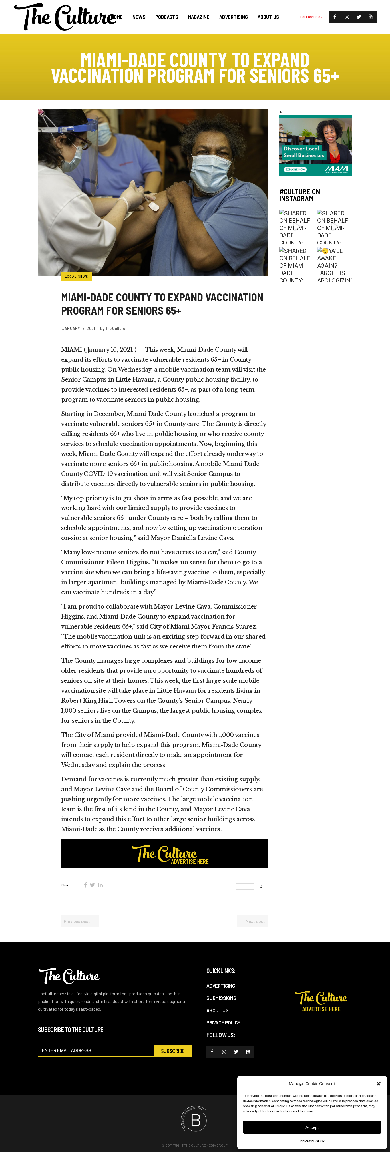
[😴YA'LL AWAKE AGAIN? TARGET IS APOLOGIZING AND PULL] (334, 264)
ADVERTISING (220, 985)
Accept (312, 1127)
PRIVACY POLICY (312, 1141)
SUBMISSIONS (221, 998)
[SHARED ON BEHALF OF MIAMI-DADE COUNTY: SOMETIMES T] (296, 227)
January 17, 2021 (78, 328)
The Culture (115, 328)
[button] (378, 1084)
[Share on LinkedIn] (100, 885)
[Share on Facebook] (85, 885)
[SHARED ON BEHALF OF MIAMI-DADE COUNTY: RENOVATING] (296, 264)
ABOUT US (217, 1010)
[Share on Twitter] (92, 885)
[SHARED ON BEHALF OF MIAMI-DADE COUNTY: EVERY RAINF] (334, 227)
